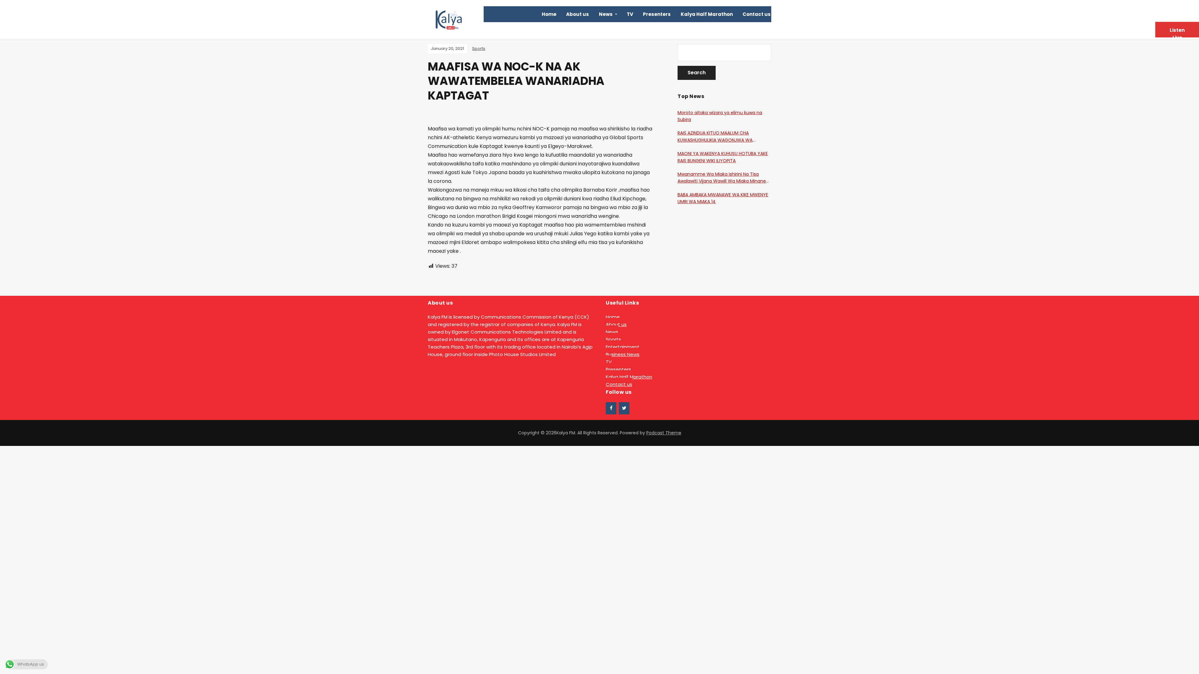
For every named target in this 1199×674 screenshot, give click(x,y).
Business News (622, 354)
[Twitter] (624, 408)
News (606, 14)
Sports (478, 48)
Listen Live (1177, 32)
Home (549, 14)
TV (630, 14)
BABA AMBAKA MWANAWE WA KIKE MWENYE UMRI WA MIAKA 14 (723, 198)
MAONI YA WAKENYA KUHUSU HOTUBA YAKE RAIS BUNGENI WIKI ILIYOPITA (723, 157)
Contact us (757, 14)
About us (577, 14)
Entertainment (622, 347)
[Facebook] (611, 408)
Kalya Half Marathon (707, 14)
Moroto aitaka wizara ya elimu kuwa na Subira (720, 116)
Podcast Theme (663, 433)
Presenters (657, 14)
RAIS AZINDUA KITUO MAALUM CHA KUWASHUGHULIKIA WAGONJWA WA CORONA (715, 137)
